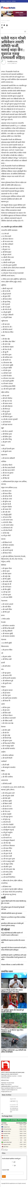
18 (12, 1108)
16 (10, 1108)
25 (12, 1110)
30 (10, 1112)
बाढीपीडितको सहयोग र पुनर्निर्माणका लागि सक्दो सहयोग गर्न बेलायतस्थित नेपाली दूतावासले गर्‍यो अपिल (13, 957)
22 (17, 1108)
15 (17, 1106)
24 (11, 1110)
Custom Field (5, 1170)
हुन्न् (14, 1165)
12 (13, 1106)
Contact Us (8, 1)
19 (13, 1108)
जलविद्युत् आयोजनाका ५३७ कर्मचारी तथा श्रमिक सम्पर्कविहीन (13, 1051)
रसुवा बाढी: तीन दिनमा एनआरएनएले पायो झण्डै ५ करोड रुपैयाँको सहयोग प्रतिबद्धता (14, 949)
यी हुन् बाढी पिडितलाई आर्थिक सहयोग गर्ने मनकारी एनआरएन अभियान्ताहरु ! (12, 934)
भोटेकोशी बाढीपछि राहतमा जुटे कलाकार (11, 913)
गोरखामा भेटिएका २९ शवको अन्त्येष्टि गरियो (12, 965)
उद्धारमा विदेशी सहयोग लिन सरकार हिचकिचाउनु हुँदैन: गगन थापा (13, 902)
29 (17, 1110)
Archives (14, 1)
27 (15, 1110)
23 (10, 1110)
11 (12, 1106)
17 (11, 1108)
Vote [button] (4, 1176)
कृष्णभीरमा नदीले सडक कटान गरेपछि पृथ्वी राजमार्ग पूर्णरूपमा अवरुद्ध (12, 924)
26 (14, 1110)
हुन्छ (14, 1162)
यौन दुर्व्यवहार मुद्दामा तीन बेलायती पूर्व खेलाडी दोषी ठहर (12, 908)
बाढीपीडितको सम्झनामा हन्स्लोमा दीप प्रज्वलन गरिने (13, 941)
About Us (3, 1)
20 (15, 1108)
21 (16, 1108)
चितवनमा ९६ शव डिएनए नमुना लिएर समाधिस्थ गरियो (13, 918)
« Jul (2, 1113)
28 (16, 1110)
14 (16, 1106)
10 (11, 1106)
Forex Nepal (5, 1150)
